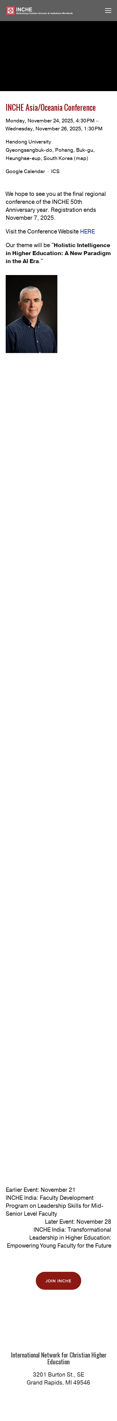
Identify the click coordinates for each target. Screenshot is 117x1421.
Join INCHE (58, 1281)
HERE (87, 231)
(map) (81, 158)
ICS (55, 171)
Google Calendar (25, 171)
